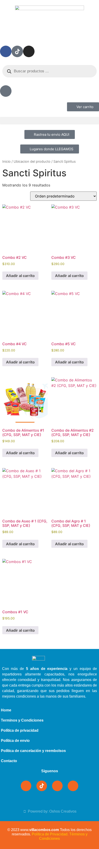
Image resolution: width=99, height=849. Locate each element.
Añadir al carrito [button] (20, 275)
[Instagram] (29, 51)
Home (6, 710)
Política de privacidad (19, 730)
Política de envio (15, 741)
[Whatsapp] (73, 786)
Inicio (6, 161)
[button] (49, 120)
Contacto (9, 761)
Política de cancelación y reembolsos (33, 751)
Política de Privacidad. (50, 834)
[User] (6, 91)
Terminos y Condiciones (22, 720)
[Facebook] (6, 51)
